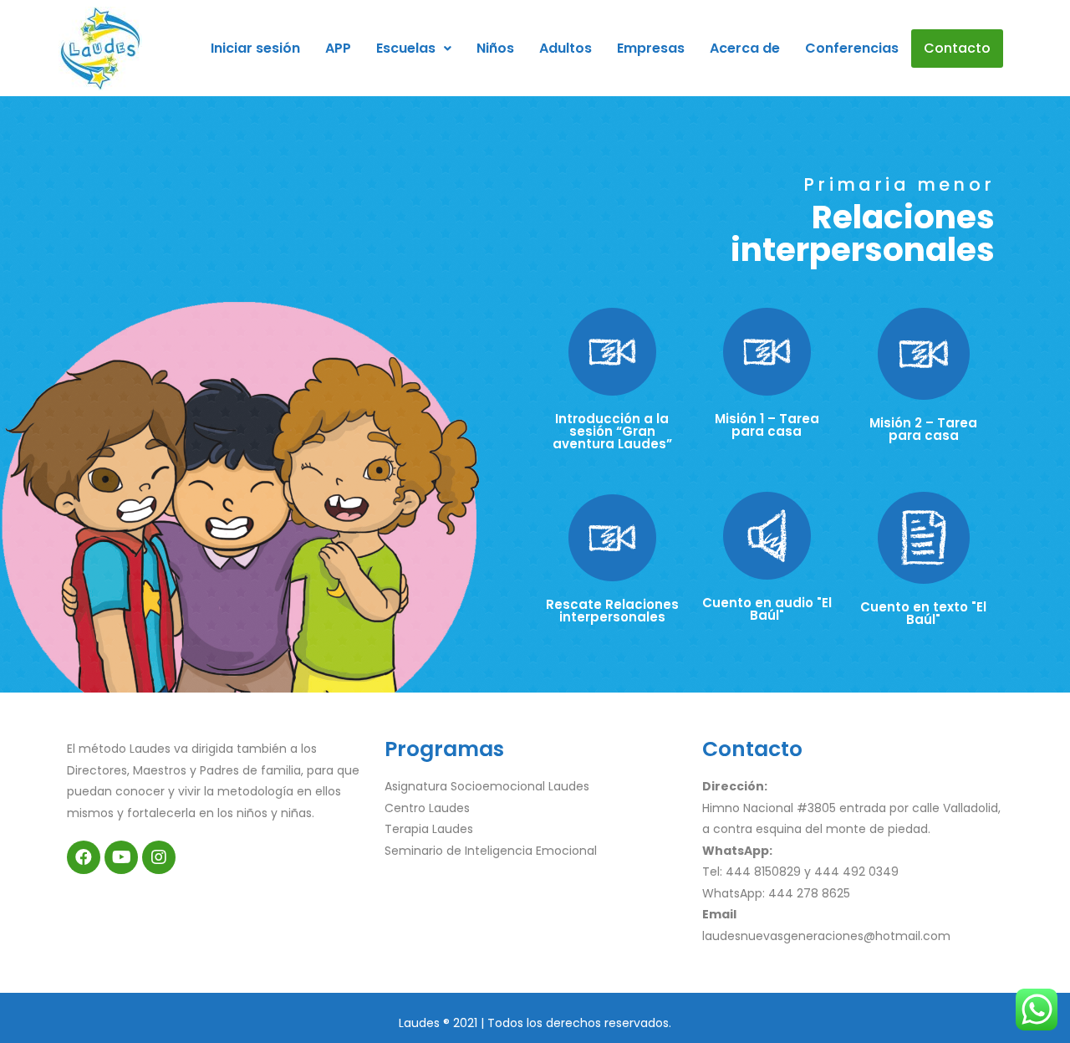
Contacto (957, 48)
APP (338, 48)
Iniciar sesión (255, 48)
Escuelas (406, 48)
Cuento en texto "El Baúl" (923, 613)
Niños (495, 48)
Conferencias (852, 48)
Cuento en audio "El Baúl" (767, 609)
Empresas (651, 48)
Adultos (565, 48)
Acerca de (745, 48)
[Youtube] (121, 857)
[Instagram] (159, 857)
